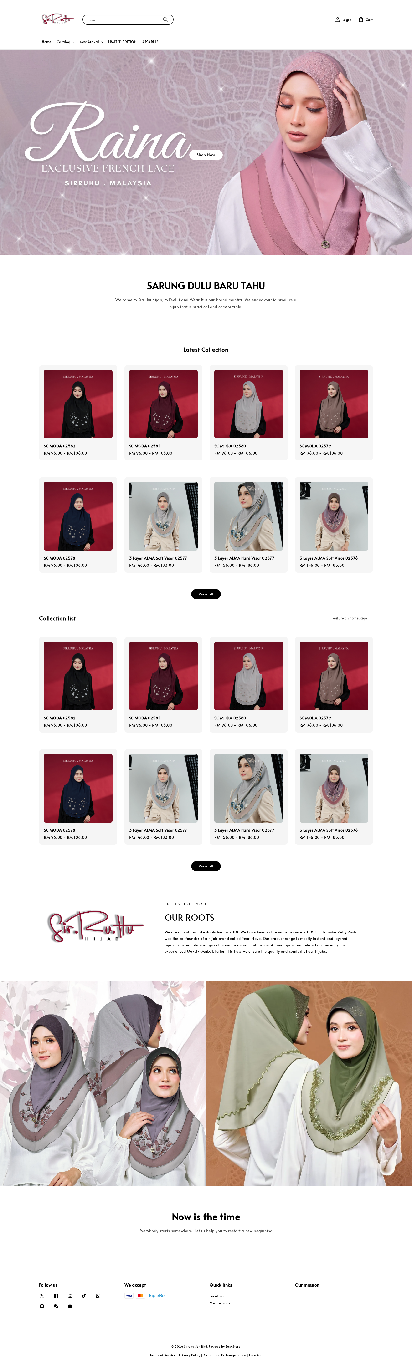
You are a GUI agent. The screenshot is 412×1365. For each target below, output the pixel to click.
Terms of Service (162, 1355)
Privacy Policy (189, 1355)
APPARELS (150, 42)
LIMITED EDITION (122, 42)
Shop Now (206, 154)
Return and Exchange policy (225, 1355)
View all (206, 593)
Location (217, 1296)
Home (46, 42)
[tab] (349, 618)
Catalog (63, 42)
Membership (220, 1303)
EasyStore (233, 1346)
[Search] (165, 19)
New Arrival (89, 42)
